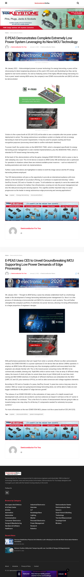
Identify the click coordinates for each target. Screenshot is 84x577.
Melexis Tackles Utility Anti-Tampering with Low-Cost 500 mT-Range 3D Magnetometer (42, 548)
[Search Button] (78, 3)
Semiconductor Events (63, 504)
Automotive (9, 515)
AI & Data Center (10, 507)
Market (32, 518)
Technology (60, 515)
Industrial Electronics (37, 504)
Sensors (58, 510)
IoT (31, 510)
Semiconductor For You (19, 47)
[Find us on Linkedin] (7, 492)
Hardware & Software (12, 526)
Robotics (33, 528)
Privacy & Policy (26, 566)
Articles (7, 510)
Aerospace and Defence (13, 504)
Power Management (37, 523)
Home (7, 33)
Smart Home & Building (64, 512)
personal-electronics (37, 520)
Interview (33, 507)
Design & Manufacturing (13, 523)
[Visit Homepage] (42, 3)
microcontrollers (36, 195)
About (7, 566)
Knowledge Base (36, 512)
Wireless (59, 523)
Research (33, 526)
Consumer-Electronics (13, 520)
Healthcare (9, 528)
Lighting (33, 515)
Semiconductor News (16, 33)
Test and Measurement (64, 518)
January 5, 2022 (34, 47)
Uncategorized (61, 520)
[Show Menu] (6, 3)
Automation (9, 512)
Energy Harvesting (23, 195)
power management (36, 414)
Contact (36, 566)
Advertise (15, 566)
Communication (10, 518)
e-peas (12, 195)
